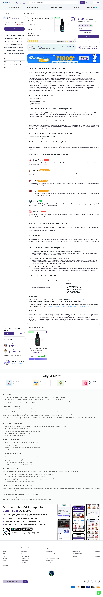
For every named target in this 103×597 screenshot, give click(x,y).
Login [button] (97, 2)
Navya (96, 554)
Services (89, 7)
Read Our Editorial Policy (17, 363)
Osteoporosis (24, 560)
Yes (10, 333)
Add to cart (39, 359)
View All (13, 29)
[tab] (73, 19)
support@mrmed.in (77, 551)
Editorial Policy (49, 560)
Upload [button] (82, 2)
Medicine (10, 13)
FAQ (4, 554)
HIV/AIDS (23, 563)
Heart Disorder (25, 558)
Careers (74, 556)
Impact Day (97, 556)
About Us (5, 551)
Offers (4, 560)
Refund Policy (49, 556)
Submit (25, 581)
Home (4, 13)
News (4, 563)
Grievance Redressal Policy (53, 558)
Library (75, 7)
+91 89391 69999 (77, 554)
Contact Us (5, 558)
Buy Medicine (13, 7)
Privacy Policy (49, 551)
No (21, 333)
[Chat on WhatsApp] (98, 592)
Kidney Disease (25, 556)
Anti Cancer (24, 551)
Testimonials (6, 565)
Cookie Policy (49, 563)
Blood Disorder (25, 554)
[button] (87, 2)
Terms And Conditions (51, 554)
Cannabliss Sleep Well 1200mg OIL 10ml (24, 13)
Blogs (4, 556)
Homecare (97, 551)
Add (87, 40)
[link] (4, 14)
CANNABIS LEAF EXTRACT (35, 29)
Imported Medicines (33, 7)
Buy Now (88, 36)
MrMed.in (8, 586)
